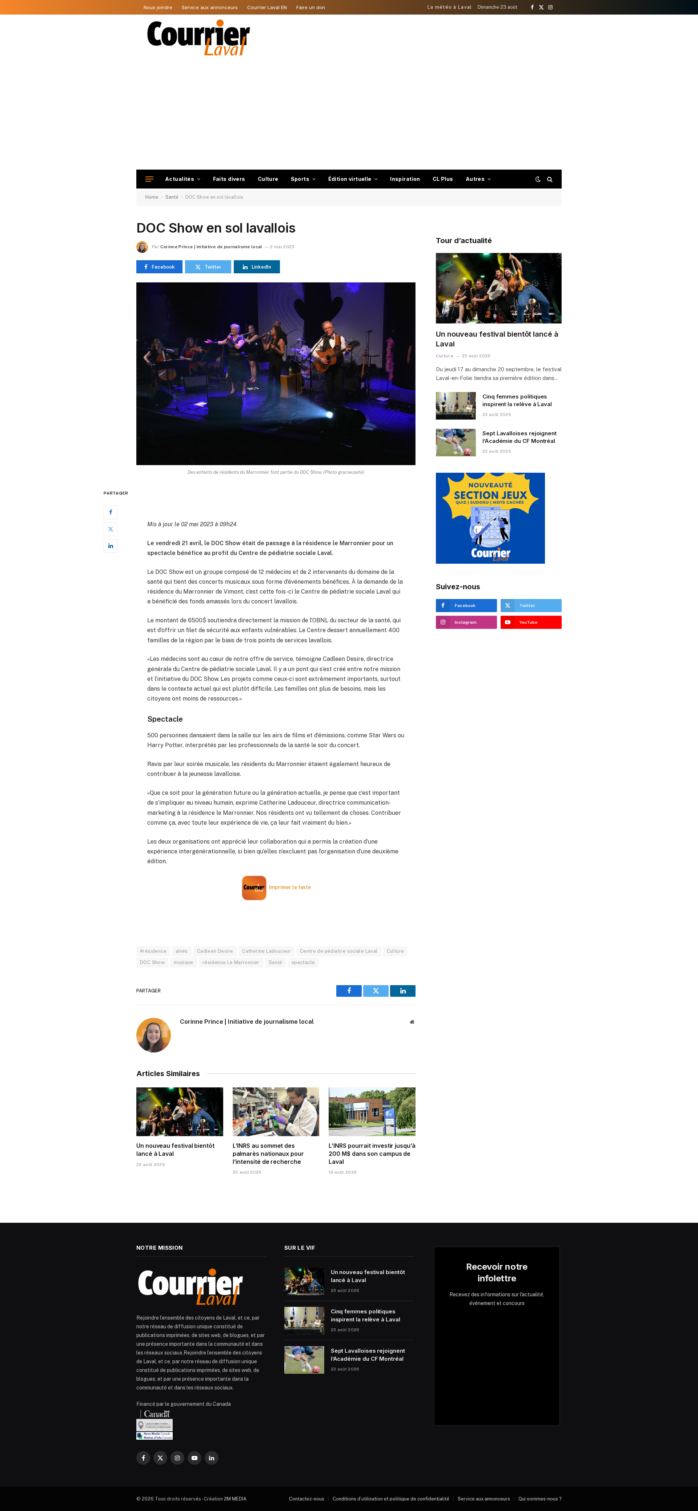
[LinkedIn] (110, 546)
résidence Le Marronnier (231, 962)
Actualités (179, 179)
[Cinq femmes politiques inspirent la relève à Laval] (456, 406)
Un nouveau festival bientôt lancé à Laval (175, 1149)
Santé (171, 197)
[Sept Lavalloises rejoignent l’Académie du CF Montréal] (456, 442)
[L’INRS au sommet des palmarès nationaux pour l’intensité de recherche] (276, 1111)
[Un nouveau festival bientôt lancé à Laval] (179, 1111)
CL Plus (443, 179)
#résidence (153, 951)
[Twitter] (110, 529)
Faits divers (229, 179)
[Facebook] (110, 512)
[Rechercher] (549, 179)
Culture (268, 179)
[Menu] (149, 179)
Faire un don (310, 7)
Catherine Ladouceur (266, 951)
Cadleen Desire (215, 951)
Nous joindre (158, 7)
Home (152, 197)
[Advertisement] (349, 115)
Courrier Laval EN (267, 7)
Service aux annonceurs (210, 7)
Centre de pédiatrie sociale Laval (339, 951)
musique (183, 962)
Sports (300, 179)
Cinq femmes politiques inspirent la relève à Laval (517, 400)
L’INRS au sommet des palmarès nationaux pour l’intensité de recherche (268, 1153)
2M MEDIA (235, 1499)
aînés (182, 951)
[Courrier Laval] (198, 37)
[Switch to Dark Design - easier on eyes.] (538, 179)
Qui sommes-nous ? (540, 1499)
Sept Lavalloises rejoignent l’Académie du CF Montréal (519, 437)
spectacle (303, 962)
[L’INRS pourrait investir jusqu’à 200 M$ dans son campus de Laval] (372, 1111)
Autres (475, 179)
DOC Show (152, 962)
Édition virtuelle (350, 179)
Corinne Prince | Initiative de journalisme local (211, 246)
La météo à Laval (450, 7)
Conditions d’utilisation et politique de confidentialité (391, 1499)
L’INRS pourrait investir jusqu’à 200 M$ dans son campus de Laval (372, 1153)
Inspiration (405, 179)
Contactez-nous (306, 1499)
